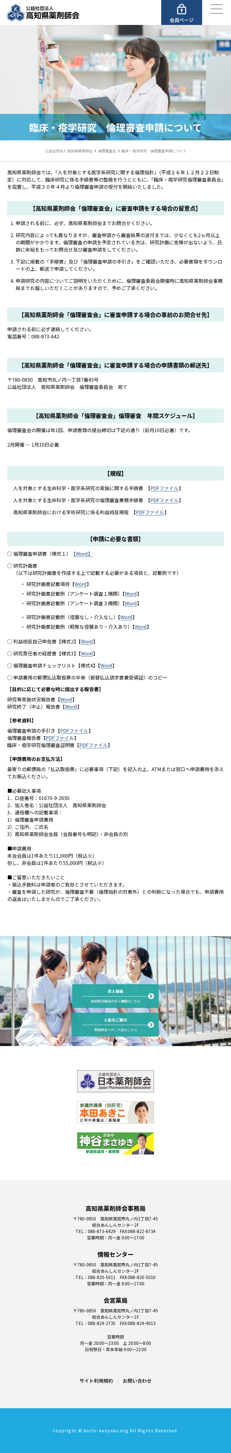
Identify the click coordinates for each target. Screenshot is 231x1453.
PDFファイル (164, 488)
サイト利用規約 (96, 1380)
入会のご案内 (115, 1024)
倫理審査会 (107, 150)
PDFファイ (57, 737)
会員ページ (182, 19)
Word (81, 584)
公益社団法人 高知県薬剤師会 (69, 150)
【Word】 (83, 553)
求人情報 (115, 995)
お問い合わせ (137, 1380)
